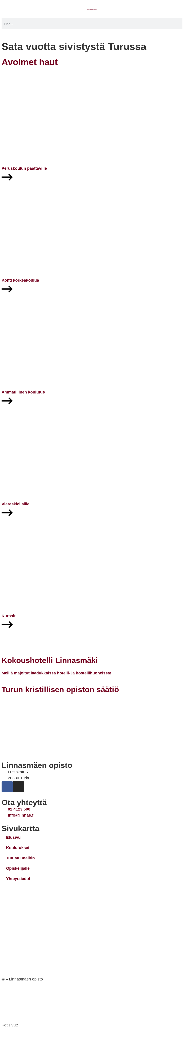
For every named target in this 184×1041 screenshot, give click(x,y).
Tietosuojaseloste (19, 994)
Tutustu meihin (20, 858)
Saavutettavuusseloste (23, 1010)
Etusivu (13, 837)
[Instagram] (18, 786)
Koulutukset (17, 847)
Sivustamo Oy (32, 1025)
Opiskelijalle (18, 868)
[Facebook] (7, 786)
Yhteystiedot (18, 878)
